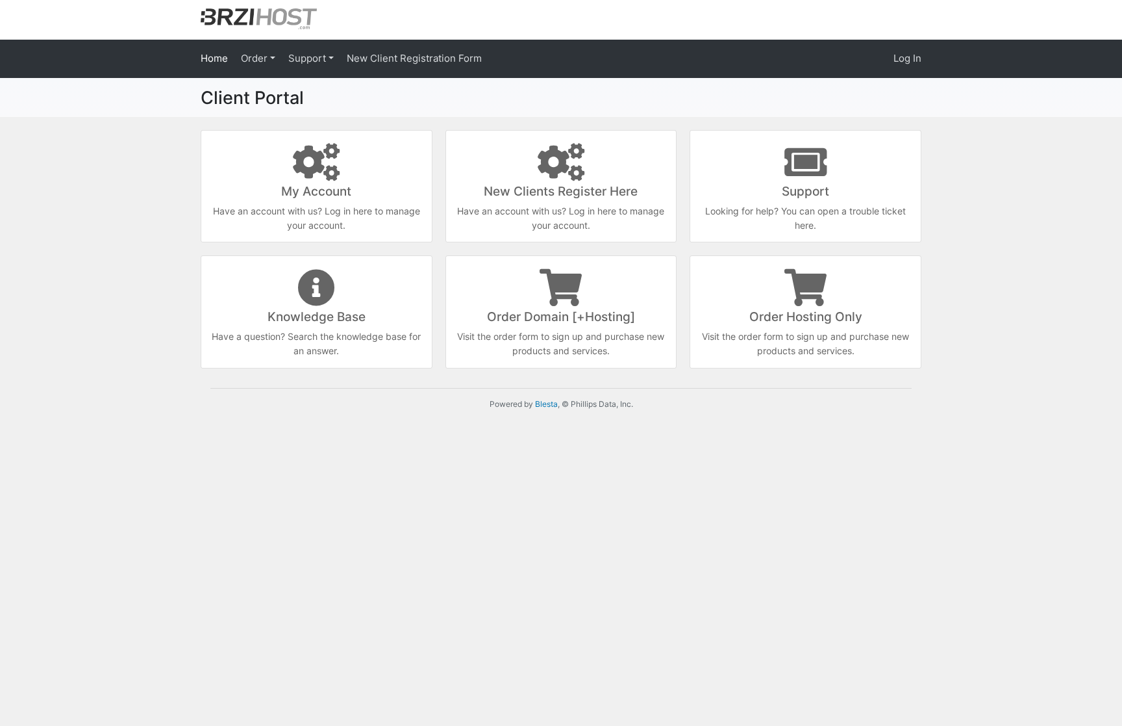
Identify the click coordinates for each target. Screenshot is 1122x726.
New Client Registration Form (414, 58)
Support (308, 58)
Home (214, 58)
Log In (907, 58)
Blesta (546, 404)
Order (255, 58)
